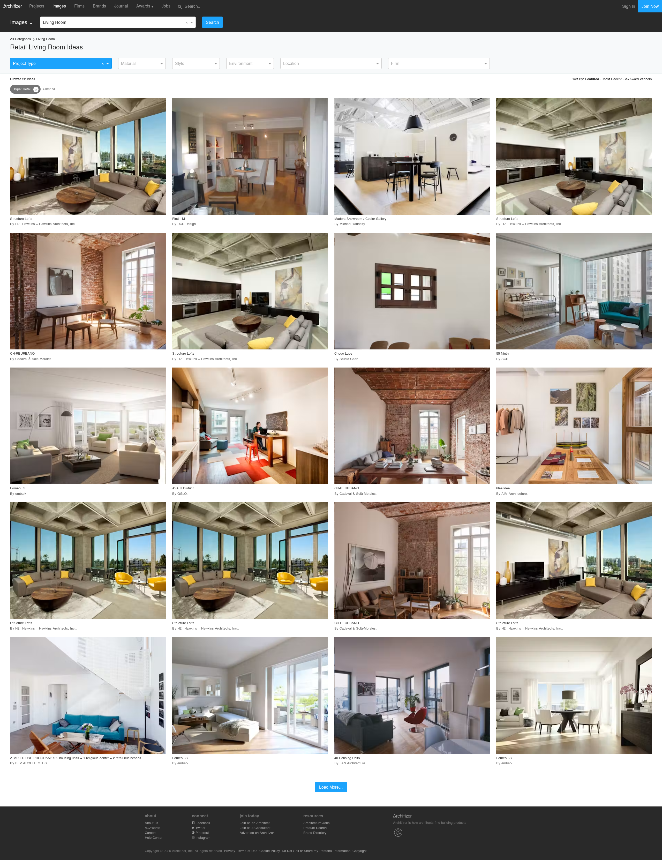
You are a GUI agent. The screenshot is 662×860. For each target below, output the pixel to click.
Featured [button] (592, 79)
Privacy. (230, 850)
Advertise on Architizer (257, 832)
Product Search (315, 827)
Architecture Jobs (316, 822)
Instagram (202, 837)
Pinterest (201, 832)
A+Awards (152, 827)
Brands (99, 6)
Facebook (202, 822)
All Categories (20, 38)
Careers (150, 832)
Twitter (199, 827)
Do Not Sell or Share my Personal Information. (316, 850)
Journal (121, 6)
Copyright (359, 850)
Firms (79, 6)
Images (59, 6)
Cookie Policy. (270, 850)
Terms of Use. (247, 850)
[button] (36, 89)
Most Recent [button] (612, 78)
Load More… (331, 787)
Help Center (153, 837)
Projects (36, 6)
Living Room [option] (54, 22)
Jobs (166, 6)
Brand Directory (315, 832)
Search (212, 22)
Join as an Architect (255, 822)
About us (151, 822)
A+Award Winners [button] (638, 78)
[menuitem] (22, 22)
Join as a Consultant (255, 827)
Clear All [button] (49, 88)
